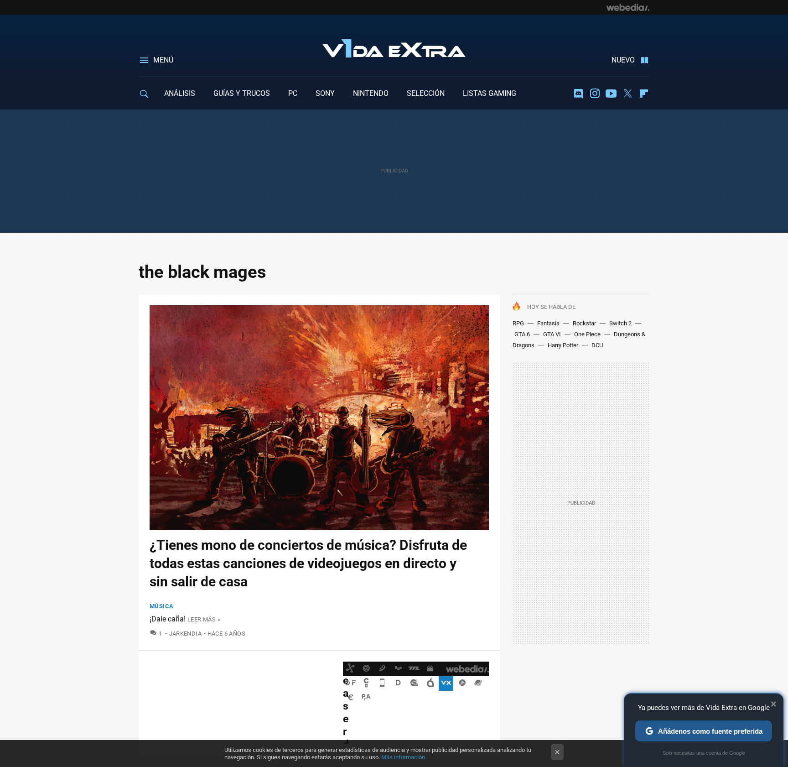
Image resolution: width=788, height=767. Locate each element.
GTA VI (552, 334)
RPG (518, 323)
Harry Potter (563, 345)
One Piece (587, 334)
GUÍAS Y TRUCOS (241, 93)
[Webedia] (628, 7)
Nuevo (623, 60)
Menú (163, 60)
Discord (578, 93)
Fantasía (548, 323)
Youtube (611, 93)
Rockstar (584, 323)
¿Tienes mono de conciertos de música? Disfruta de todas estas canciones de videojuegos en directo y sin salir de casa (308, 563)
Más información (403, 757)
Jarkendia (185, 633)
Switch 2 (620, 323)
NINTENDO (371, 93)
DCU (597, 345)
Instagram (594, 93)
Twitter (627, 93)
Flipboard (643, 93)
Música (161, 606)
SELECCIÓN (426, 93)
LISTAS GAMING (489, 93)
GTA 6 (522, 334)
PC (292, 93)
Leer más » (203, 619)
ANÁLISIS (179, 93)
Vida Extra (394, 46)
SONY (325, 93)
